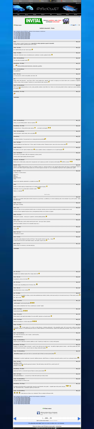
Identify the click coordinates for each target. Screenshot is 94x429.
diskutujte (62, 423)
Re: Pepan (19, 308)
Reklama (44, 428)
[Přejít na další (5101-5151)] (75, 25)
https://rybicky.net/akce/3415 (24, 33)
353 (51, 418)
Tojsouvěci (16, 159)
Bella (15, 58)
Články (34, 14)
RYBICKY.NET (16, 3)
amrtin (15, 147)
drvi (14, 78)
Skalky (64, 1)
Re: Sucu (19, 74)
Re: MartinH (19, 152)
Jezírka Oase (58, 426)
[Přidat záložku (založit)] (13, 428)
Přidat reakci (18, 25)
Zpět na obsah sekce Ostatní (43, 420)
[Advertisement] (47, 108)
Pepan (15, 52)
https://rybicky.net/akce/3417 (24, 35)
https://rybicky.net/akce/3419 (24, 37)
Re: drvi (18, 243)
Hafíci (20, 1)
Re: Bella (19, 47)
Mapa (52, 428)
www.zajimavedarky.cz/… (19, 375)
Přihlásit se (78, 3)
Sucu (15, 142)
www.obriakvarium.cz (18, 336)
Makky (15, 202)
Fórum (67, 14)
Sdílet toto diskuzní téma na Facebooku (48, 412)
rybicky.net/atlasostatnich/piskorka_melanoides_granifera (29, 66)
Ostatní (75, 14)
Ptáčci (42, 1)
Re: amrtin (19, 300)
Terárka (75, 1)
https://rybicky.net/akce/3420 (24, 38)
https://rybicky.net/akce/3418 (24, 36)
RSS (42, 428)
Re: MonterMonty (20, 58)
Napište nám (48, 428)
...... (44, 418)
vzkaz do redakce (50, 423)
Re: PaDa (22, 91)
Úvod (18, 14)
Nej (51, 14)
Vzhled (54, 428)
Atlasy (26, 14)
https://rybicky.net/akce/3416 (24, 34)
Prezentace (59, 14)
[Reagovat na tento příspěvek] (76, 42)
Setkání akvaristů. (24, 16)
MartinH (15, 165)
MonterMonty (16, 63)
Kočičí (31, 1)
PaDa (15, 41)
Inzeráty (43, 14)
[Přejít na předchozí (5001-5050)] (71, 25)
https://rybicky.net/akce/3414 (24, 32)
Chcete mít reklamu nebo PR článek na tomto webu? (44, 426)
